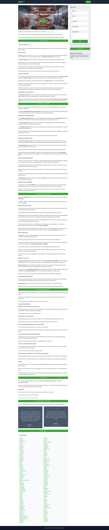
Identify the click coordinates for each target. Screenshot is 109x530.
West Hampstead (23, 470)
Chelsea (21, 499)
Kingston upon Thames (24, 517)
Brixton (45, 443)
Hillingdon (22, 465)
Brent (21, 462)
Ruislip (21, 450)
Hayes (21, 463)
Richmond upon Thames (24, 480)
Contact (88, 1)
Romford (45, 514)
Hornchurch (46, 519)
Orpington (46, 518)
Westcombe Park (47, 491)
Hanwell (21, 454)
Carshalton (46, 482)
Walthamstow (46, 463)
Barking (45, 499)
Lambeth (45, 439)
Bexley (45, 517)
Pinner (37, 397)
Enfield (45, 450)
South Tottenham (23, 518)
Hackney (45, 437)
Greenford (22, 444)
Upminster (46, 521)
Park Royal (22, 451)
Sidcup (45, 510)
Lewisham (46, 481)
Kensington (22, 482)
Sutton (45, 485)
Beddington (46, 488)
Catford (45, 487)
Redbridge (46, 492)
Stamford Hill (22, 519)
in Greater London (31, 55)
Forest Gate (46, 477)
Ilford (45, 497)
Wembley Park (32, 397)
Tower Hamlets (47, 458)
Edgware (21, 455)
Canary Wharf (46, 465)
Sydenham (46, 478)
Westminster (22, 512)
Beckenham (46, 496)
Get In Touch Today (43, 40)
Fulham (21, 492)
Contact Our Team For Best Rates (43, 103)
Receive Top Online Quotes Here (43, 289)
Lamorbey (46, 511)
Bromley (45, 462)
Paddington (22, 484)
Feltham (21, 495)
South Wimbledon (47, 441)
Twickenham (22, 488)
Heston (21, 466)
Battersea (21, 507)
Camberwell (46, 444)
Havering (45, 515)
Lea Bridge (46, 446)
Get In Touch (80, 48)
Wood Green (22, 506)
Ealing (21, 446)
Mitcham (45, 459)
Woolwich (46, 500)
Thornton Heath (47, 476)
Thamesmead (46, 504)
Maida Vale (22, 476)
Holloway (21, 502)
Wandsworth (22, 508)
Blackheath (46, 484)
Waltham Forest (47, 461)
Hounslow (22, 477)
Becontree (46, 506)
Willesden (22, 459)
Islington (21, 514)
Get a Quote (42, 21)
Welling (45, 508)
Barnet (21, 481)
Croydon (45, 495)
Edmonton (46, 447)
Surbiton (45, 440)
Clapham (21, 521)
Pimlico (21, 511)
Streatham (46, 452)
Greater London (47, 493)
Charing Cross (22, 510)
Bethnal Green (46, 448)
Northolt (23, 397)
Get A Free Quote (43, 430)
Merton (45, 451)
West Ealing (22, 452)
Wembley (27, 397)
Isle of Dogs (46, 470)
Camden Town (22, 489)
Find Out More (43, 377)
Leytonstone (46, 469)
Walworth (21, 522)
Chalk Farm (22, 487)
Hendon (21, 461)
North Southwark (23, 515)
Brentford (21, 467)
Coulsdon (46, 503)
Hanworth (21, 503)
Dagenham (46, 512)
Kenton (19, 397)
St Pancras (22, 500)
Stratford (45, 466)
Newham (45, 489)
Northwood (22, 458)
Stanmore (21, 448)
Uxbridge (21, 469)
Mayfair (21, 497)
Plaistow (45, 480)
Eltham (45, 502)
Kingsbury (22, 447)
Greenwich (46, 474)
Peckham (45, 455)
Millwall (45, 467)
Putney (21, 496)
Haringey (21, 504)
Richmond (22, 485)
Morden (45, 454)
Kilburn (21, 473)
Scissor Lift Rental (49, 31)
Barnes (21, 478)
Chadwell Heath (47, 507)
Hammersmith (22, 474)
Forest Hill (46, 473)
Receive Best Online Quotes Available (43, 193)
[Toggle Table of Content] (29, 45)
